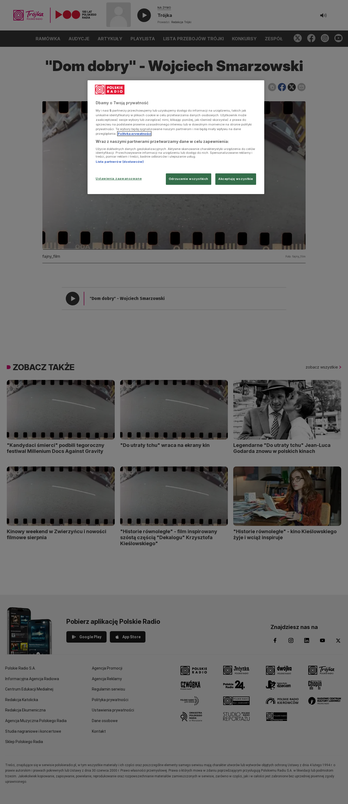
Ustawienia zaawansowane (119, 178)
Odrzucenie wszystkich (188, 179)
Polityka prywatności (134, 134)
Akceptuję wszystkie (235, 179)
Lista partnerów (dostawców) (120, 162)
